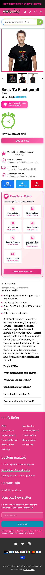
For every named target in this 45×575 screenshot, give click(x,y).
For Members (8, 430)
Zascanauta (20, 96)
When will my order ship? (17, 379)
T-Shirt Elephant (9, 464)
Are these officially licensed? (19, 400)
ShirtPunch (15, 566)
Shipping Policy (9, 435)
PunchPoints (8, 444)
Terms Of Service (9, 440)
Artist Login (29, 569)
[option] (12, 78)
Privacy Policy (29, 435)
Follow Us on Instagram (22, 271)
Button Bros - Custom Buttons (16, 470)
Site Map (6, 449)
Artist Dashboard (30, 430)
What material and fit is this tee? (21, 372)
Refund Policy (29, 440)
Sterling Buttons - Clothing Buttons (18, 475)
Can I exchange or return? (17, 386)
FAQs (4, 426)
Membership (28, 426)
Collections (27, 444)
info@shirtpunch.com (12, 490)
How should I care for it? (16, 393)
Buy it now (22, 140)
